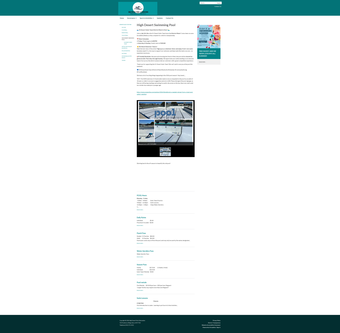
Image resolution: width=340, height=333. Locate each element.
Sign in (218, 327)
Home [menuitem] (122, 18)
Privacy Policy (216, 320)
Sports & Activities (125, 24)
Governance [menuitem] (131, 18)
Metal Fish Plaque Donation (127, 47)
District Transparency (214, 323)
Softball (124, 53)
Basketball (125, 32)
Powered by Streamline (209, 327)
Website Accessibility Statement (211, 325)
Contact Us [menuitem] (169, 18)
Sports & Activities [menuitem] (146, 18)
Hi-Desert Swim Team (128, 43)
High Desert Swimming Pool (128, 38)
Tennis (123, 60)
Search (219, 3)
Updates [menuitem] (160, 18)
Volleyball (125, 35)
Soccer (124, 27)
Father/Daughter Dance (127, 56)
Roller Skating (126, 50)
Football (124, 30)
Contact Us (217, 6)
